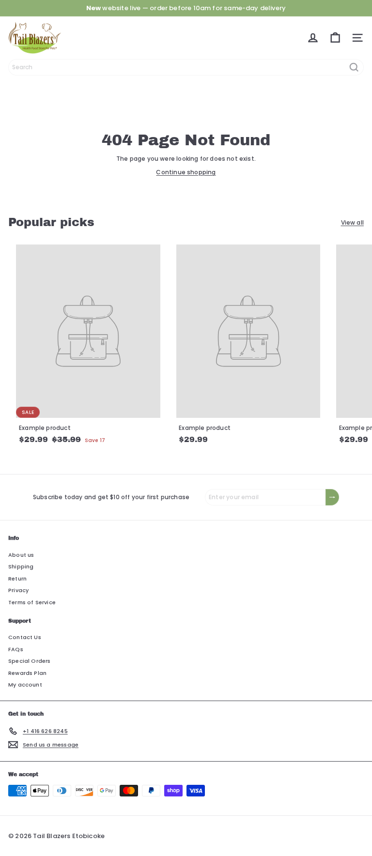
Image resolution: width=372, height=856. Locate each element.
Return (17, 578)
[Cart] (335, 38)
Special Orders (29, 661)
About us (21, 555)
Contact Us (24, 637)
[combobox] (186, 67)
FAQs (15, 649)
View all (352, 222)
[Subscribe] (332, 497)
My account (25, 684)
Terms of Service (32, 602)
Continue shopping (186, 172)
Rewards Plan (27, 673)
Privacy (18, 590)
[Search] (354, 67)
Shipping (20, 566)
